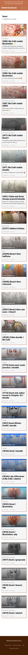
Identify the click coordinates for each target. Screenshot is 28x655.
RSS (23, 645)
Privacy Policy (7, 645)
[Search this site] (22, 8)
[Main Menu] (25, 8)
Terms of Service (17, 645)
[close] (26, 2)
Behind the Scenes (9, 8)
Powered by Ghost (14, 648)
